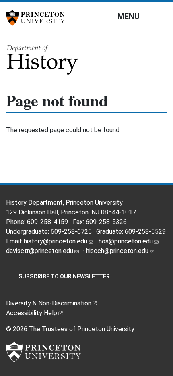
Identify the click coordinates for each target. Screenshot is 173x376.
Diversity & (48, 303)
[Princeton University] (38, 18)
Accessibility (31, 313)
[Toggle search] (162, 15)
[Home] (43, 62)
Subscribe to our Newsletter (64, 276)
